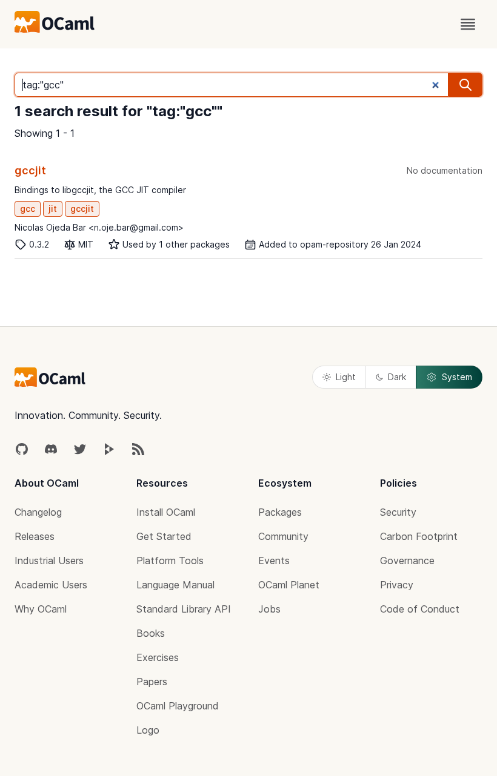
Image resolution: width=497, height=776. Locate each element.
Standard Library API (183, 609)
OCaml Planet (288, 585)
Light (346, 377)
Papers (151, 682)
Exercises (157, 657)
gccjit (30, 170)
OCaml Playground (177, 706)
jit (52, 208)
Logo (147, 730)
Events (274, 560)
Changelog (38, 512)
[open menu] (468, 24)
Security (398, 512)
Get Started (164, 536)
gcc (27, 208)
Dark (397, 377)
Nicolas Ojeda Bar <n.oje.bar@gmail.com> (99, 227)
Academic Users (51, 585)
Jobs (269, 609)
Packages (280, 512)
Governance (407, 560)
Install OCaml (165, 512)
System (457, 377)
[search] (465, 85)
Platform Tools (170, 560)
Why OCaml (41, 609)
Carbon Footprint (419, 536)
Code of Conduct (419, 609)
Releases (35, 536)
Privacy (396, 585)
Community (283, 536)
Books (150, 633)
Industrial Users (49, 560)
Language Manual (175, 585)
